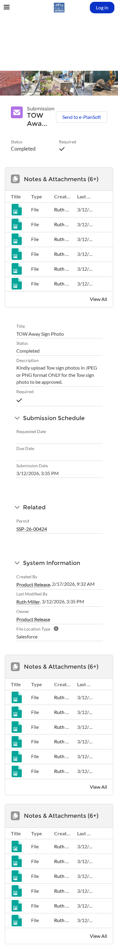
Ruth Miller (66, 209)
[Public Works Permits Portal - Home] (59, 7)
